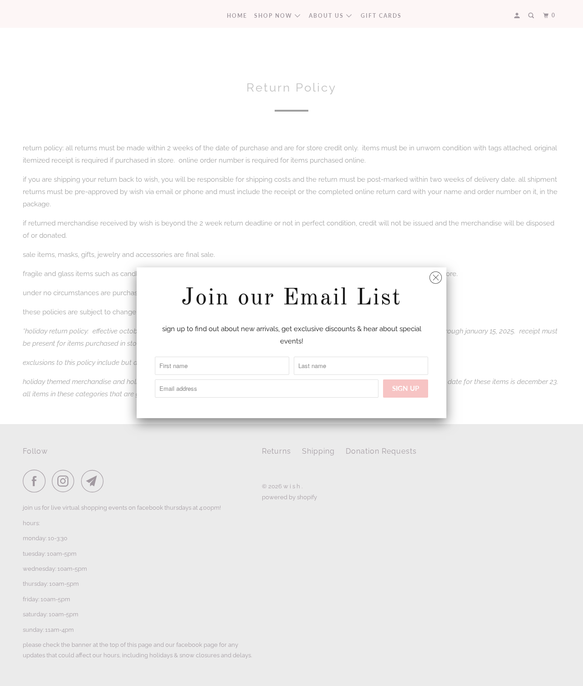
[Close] (436, 275)
